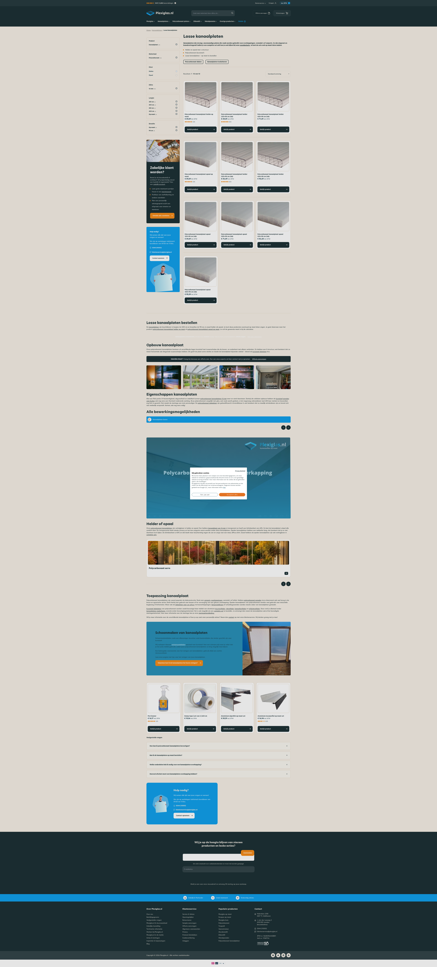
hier (224, 487)
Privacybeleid (240, 471)
